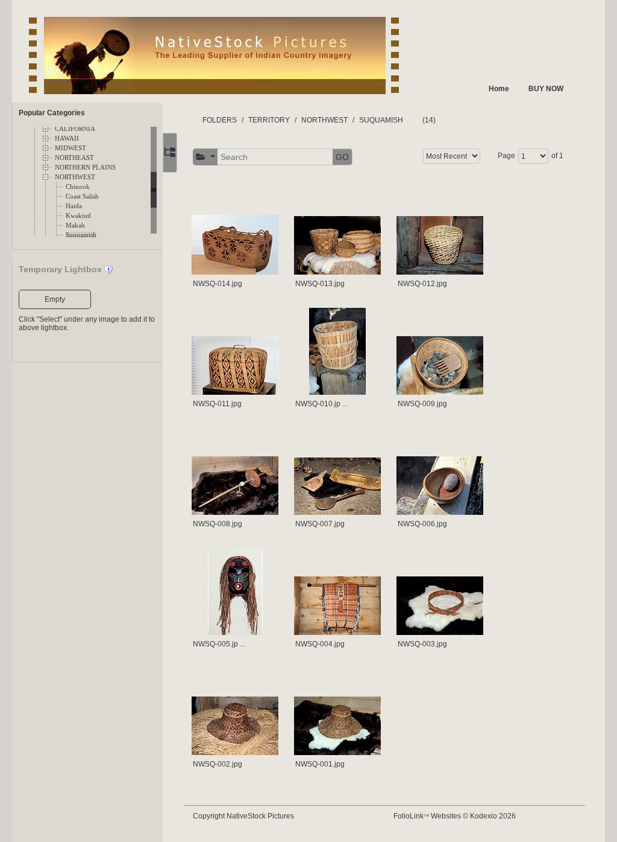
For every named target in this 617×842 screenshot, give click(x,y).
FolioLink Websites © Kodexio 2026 (454, 816)
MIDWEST (70, 148)
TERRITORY (269, 120)
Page (506, 155)
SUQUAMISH (381, 120)
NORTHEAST (74, 158)
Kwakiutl (78, 215)
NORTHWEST (75, 177)
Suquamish (81, 235)
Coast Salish (82, 196)
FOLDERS (219, 120)
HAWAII (67, 138)
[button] (205, 157)
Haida (74, 206)
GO (342, 157)
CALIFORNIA (75, 129)
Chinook (78, 186)
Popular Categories (52, 113)
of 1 (557, 155)
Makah (75, 225)
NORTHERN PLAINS (85, 167)
